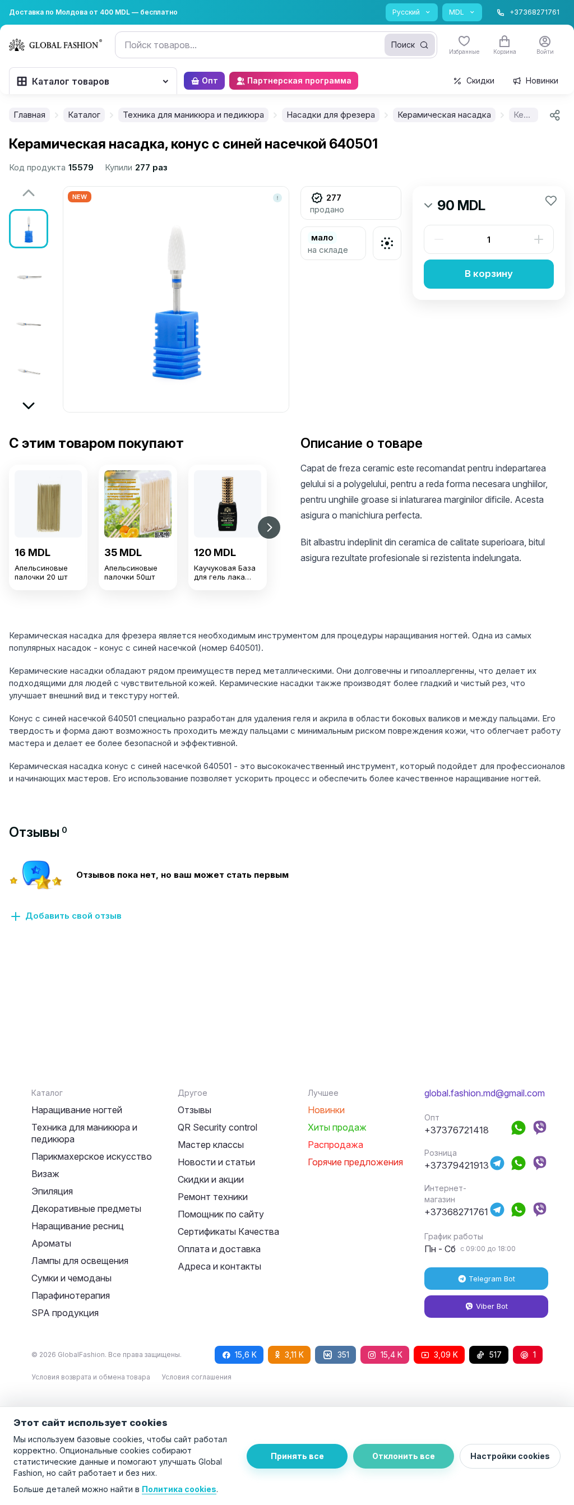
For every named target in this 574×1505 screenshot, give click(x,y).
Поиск (403, 44)
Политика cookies (179, 1489)
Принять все (297, 1456)
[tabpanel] (287, 897)
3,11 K (294, 1354)
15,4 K (391, 1354)
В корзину (489, 273)
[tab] (38, 832)
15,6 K (246, 1354)
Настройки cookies (510, 1456)
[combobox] (276, 44)
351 (343, 1354)
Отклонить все (403, 1456)
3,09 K (446, 1354)
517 (495, 1354)
